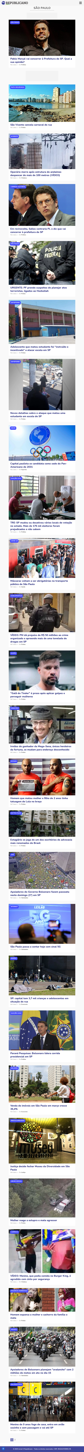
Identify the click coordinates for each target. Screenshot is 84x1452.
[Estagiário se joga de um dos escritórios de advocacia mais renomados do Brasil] (42, 823)
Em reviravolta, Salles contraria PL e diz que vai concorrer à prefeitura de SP (38, 230)
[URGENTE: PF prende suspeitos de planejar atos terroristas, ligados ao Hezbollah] (42, 263)
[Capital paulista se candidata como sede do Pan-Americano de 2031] (42, 443)
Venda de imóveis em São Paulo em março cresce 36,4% (38, 1107)
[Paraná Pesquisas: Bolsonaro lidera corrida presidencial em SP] (42, 1030)
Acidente (14, 136)
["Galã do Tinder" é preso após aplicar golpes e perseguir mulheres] (42, 670)
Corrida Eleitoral (18, 187)
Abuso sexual (16, 1181)
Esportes (24, 470)
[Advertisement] (42, 16)
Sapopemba (15, 303)
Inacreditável (16, 1384)
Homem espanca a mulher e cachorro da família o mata (38, 1316)
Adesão (14, 1329)
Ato (12, 855)
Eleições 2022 (16, 478)
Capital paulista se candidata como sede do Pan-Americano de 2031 (38, 465)
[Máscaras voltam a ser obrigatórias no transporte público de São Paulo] (42, 558)
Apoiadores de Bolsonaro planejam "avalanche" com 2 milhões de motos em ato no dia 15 (41, 1371)
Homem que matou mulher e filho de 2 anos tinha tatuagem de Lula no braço (39, 800)
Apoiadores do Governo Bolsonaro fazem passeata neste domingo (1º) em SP (39, 893)
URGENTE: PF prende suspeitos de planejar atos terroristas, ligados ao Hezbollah (38, 289)
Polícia (23, 127)
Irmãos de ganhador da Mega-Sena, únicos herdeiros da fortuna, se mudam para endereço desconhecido (40, 748)
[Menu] (80, 2)
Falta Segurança (17, 87)
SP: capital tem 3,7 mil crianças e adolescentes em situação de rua (39, 1000)
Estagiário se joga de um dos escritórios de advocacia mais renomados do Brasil (41, 841)
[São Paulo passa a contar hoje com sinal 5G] (42, 924)
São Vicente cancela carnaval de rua (31, 124)
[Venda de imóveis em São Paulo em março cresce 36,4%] (42, 1084)
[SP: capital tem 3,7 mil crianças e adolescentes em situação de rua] (42, 975)
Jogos (13, 428)
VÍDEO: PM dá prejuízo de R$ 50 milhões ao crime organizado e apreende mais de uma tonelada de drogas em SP (39, 638)
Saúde (23, 587)
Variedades (24, 898)
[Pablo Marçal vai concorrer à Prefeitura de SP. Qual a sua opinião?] (42, 38)
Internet (14, 907)
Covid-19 (14, 541)
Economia (24, 1004)
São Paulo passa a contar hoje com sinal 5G (35, 946)
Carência (14, 1232)
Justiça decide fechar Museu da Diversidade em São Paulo (40, 1168)
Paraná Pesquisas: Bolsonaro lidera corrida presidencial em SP (35, 1055)
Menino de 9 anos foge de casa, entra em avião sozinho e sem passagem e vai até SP (37, 1426)
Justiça (23, 1172)
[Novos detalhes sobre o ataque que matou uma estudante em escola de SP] (42, 384)
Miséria (14, 958)
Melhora (14, 1068)
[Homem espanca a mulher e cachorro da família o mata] (42, 1300)
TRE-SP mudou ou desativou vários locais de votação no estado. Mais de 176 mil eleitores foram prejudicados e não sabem (41, 526)
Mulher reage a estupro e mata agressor (33, 1220)
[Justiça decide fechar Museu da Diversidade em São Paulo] (42, 1141)
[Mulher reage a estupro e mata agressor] (42, 1197)
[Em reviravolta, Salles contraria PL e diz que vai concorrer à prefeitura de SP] (42, 205)
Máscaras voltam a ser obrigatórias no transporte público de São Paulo (39, 582)
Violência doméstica (19, 1291)
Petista (14, 761)
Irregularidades (17, 1121)
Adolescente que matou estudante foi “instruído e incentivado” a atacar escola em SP (39, 348)
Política (23, 65)
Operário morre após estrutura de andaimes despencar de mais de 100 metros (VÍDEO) (35, 173)
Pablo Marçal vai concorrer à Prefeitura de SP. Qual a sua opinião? (41, 60)
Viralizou (24, 178)
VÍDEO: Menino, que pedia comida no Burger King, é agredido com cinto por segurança (40, 1277)
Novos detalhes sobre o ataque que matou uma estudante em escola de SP (37, 414)
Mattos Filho (16, 813)
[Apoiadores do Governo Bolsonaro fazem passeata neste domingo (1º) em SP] (42, 870)
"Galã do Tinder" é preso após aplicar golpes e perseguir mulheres (37, 695)
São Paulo (15, 22)
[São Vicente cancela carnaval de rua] (42, 103)
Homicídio (15, 708)
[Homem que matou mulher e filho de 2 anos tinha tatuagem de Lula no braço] (42, 777)
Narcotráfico (16, 596)
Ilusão (13, 653)
